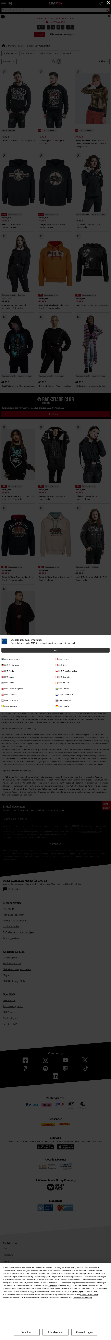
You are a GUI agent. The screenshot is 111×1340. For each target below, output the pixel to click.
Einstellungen (84, 1332)
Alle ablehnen (55, 1332)
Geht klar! (26, 1332)
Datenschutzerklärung (82, 1297)
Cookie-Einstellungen (89, 1294)
